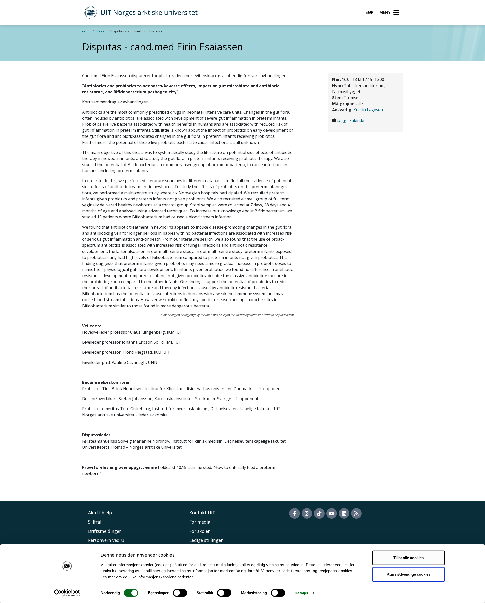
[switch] (180, 593)
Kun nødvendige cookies (408, 574)
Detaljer (301, 593)
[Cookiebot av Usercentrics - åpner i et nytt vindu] (67, 593)
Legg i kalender (351, 120)
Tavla (100, 31)
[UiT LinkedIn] (344, 513)
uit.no (86, 31)
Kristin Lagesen (368, 110)
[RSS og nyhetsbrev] (356, 513)
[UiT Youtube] (331, 513)
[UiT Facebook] (294, 513)
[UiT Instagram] (307, 513)
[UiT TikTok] (319, 513)
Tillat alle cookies (408, 558)
